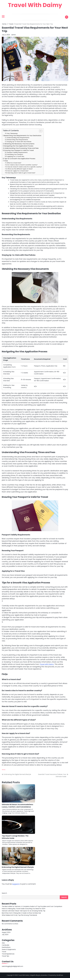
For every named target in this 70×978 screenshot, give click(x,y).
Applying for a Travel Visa (15, 156)
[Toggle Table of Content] (40, 130)
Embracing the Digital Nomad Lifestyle (18, 867)
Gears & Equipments (9, 949)
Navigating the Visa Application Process (18, 146)
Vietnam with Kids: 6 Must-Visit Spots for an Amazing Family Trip (23, 911)
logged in (16, 884)
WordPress (59, 975)
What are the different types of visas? (20, 169)
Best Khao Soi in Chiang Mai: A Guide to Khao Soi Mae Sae (21, 913)
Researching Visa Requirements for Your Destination (22, 136)
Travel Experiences (8, 954)
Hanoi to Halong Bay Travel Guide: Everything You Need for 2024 (23, 909)
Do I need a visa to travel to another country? (22, 165)
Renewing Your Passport (15, 154)
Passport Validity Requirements (17, 152)
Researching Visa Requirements (17, 140)
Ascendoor (44, 975)
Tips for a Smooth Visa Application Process (19, 159)
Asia (3, 943)
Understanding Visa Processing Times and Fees (21, 148)
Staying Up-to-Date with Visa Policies (19, 142)
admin (13, 35)
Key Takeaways (12, 133)
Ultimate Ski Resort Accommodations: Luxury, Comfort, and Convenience (17, 805)
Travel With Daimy (35, 5)
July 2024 (5, 934)
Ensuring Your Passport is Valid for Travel (19, 150)
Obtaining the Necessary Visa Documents (19, 144)
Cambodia (5, 945)
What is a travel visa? (14, 163)
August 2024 (6, 932)
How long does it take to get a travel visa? (21, 173)
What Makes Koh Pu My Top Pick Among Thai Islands (19, 915)
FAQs (6, 161)
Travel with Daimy (47, 664)
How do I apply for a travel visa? (17, 171)
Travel (3, 769)
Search (4, 893)
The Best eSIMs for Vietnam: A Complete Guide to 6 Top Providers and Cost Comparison (32, 906)
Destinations (6, 947)
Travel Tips (5, 956)
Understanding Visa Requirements (18, 138)
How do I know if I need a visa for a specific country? (24, 167)
